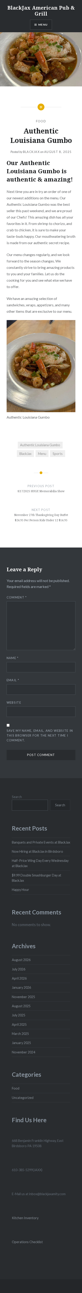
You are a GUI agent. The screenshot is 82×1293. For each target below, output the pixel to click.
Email (13, 680)
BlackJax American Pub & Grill (41, 10)
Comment (17, 597)
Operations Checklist (27, 1242)
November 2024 (23, 1052)
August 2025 (21, 1006)
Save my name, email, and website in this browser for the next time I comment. (40, 735)
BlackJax (25, 454)
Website (14, 702)
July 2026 (18, 969)
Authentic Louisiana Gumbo (40, 445)
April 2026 (19, 978)
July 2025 (18, 1015)
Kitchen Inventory (25, 1218)
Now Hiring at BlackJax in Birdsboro (37, 851)
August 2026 (21, 960)
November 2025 (23, 997)
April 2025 (19, 1024)
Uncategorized (22, 1098)
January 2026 (21, 987)
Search (17, 797)
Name (13, 658)
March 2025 (20, 1034)
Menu (43, 24)
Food (41, 121)
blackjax (31, 152)
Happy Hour (20, 890)
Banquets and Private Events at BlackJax (41, 842)
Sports (58, 454)
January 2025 (21, 1043)
